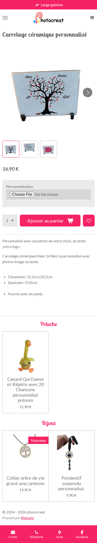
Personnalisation (19, 186)
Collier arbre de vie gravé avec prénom (25, 480)
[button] (10, 149)
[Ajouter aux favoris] (89, 220)
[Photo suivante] (87, 92)
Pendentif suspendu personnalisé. (71, 483)
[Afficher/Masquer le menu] (5, 17)
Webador (27, 518)
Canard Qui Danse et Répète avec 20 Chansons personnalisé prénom (25, 390)
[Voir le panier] (92, 17)
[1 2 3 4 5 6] (9, 220)
